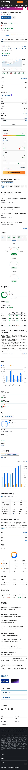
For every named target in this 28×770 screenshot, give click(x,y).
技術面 (22, 39)
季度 (5, 457)
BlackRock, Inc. (4, 584)
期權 (21, 43)
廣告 (16, 718)
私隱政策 (2, 758)
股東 (2, 545)
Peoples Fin (15, 593)
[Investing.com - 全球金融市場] (7, 2)
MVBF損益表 (5, 451)
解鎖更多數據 (23, 78)
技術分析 (3, 232)
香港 (12, 5)
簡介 (5, 43)
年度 (2, 457)
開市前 (3, 30)
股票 (2, 5)
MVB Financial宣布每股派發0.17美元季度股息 (12, 222)
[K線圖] (2, 46)
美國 (26, 540)
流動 (2, 718)
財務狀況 (17, 39)
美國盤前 (21, 5)
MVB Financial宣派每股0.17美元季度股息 (11, 192)
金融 (26, 535)
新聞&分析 (10, 39)
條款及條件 (3, 754)
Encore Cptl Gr (5, 593)
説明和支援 (17, 721)
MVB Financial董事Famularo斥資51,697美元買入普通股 (13, 214)
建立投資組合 (4, 721)
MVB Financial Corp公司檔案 (10, 519)
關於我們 (17, 716)
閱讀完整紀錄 (24, 353)
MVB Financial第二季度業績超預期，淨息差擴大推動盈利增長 (13, 199)
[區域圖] (4, 46)
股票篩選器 (7, 5)
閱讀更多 (3, 528)
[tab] (3, 238)
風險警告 (2, 762)
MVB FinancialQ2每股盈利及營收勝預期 (10, 207)
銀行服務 (25, 532)
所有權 (8, 43)
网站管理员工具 (4, 724)
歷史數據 (12, 43)
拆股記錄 (17, 43)
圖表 (6, 39)
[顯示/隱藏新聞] (9, 46)
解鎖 (14, 513)
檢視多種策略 (7, 35)
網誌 (2, 716)
